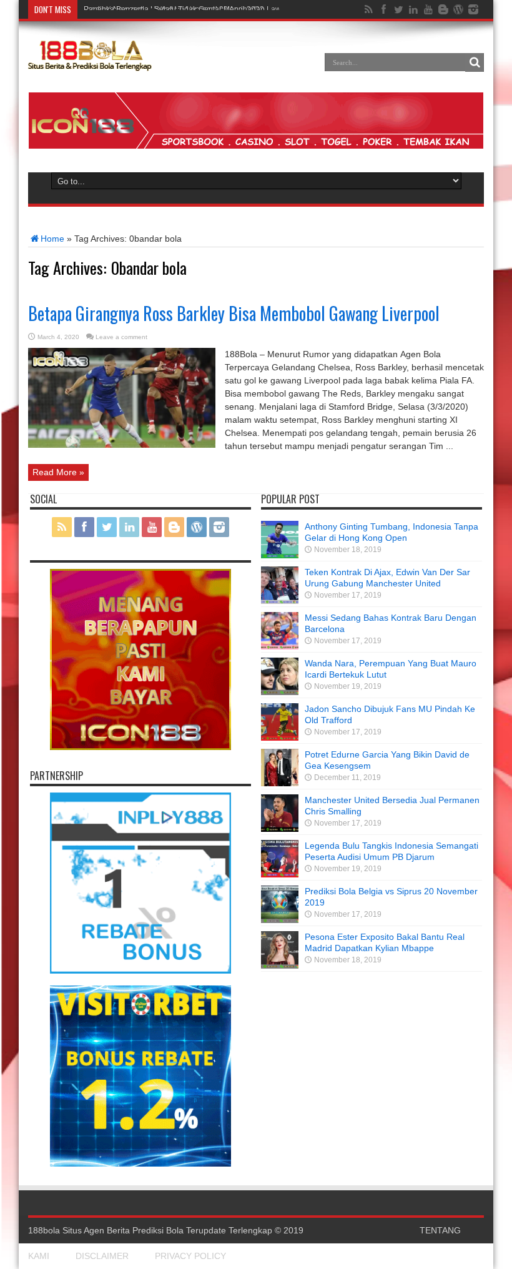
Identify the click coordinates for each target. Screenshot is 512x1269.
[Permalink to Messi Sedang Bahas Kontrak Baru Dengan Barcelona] (279, 646)
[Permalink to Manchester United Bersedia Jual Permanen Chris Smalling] (279, 829)
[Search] (474, 62)
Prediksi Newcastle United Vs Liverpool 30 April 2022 (174, 9)
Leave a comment (121, 336)
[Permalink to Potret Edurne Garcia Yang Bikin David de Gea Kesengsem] (279, 783)
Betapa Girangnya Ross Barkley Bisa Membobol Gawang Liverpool (234, 313)
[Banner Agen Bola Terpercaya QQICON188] (256, 146)
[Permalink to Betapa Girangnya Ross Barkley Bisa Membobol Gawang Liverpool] (121, 445)
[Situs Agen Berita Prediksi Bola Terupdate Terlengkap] (90, 64)
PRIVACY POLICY (190, 1256)
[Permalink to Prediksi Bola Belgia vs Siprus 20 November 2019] (279, 920)
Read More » (58, 472)
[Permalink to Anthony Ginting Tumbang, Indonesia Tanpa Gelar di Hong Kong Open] (279, 555)
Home (52, 239)
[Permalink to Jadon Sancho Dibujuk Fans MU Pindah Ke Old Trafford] (279, 738)
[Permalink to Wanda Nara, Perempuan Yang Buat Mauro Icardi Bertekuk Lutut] (279, 692)
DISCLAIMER (102, 1256)
